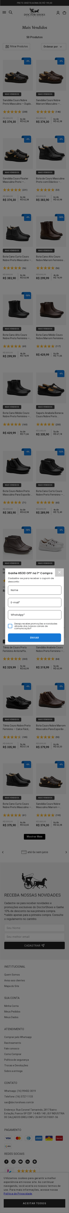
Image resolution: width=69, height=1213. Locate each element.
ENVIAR (34, 637)
